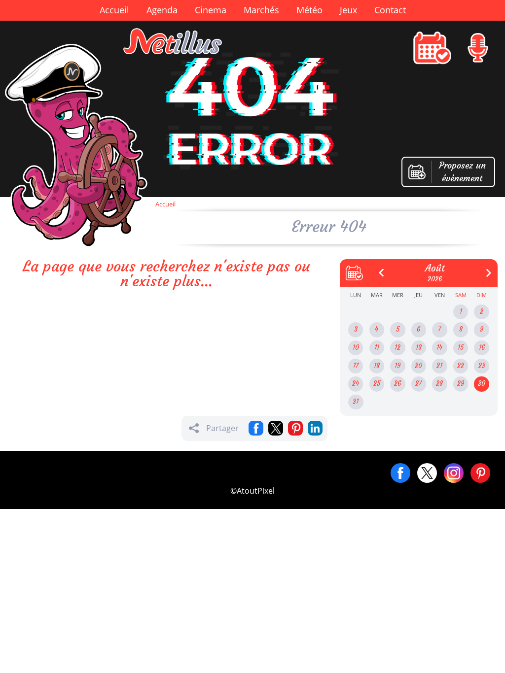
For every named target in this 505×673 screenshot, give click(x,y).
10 (356, 347)
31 (356, 401)
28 (439, 383)
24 (355, 383)
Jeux (348, 10)
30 (481, 383)
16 (482, 347)
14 (439, 347)
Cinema (210, 10)
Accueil (114, 10)
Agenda (162, 10)
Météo (309, 10)
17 (356, 366)
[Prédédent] (377, 269)
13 (419, 347)
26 (397, 383)
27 (418, 383)
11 (376, 347)
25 (376, 383)
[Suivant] (484, 269)
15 (461, 347)
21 (439, 366)
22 (460, 366)
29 (460, 383)
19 (397, 366)
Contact (390, 10)
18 (377, 366)
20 (418, 366)
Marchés (261, 10)
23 (481, 366)
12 (397, 347)
